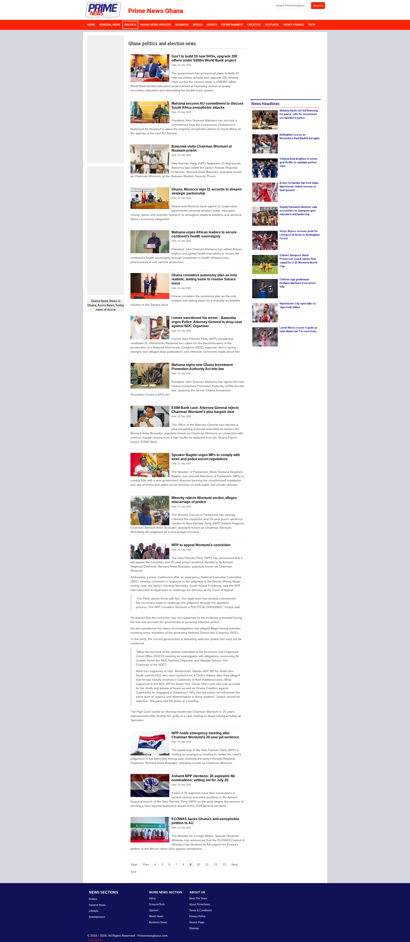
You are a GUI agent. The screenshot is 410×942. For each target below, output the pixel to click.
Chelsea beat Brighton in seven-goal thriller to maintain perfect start (299, 162)
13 (224, 864)
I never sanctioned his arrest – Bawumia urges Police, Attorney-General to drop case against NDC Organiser (206, 322)
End (133, 871)
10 (198, 864)
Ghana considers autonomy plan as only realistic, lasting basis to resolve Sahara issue (204, 279)
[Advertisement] (105, 99)
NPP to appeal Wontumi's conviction (201, 545)
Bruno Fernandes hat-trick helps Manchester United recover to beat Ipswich (299, 186)
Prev (146, 864)
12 (215, 864)
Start (134, 864)
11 (207, 864)
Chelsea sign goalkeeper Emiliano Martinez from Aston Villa (298, 283)
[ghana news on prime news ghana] (103, 10)
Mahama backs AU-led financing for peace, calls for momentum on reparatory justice (299, 114)
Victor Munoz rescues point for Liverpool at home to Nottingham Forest (300, 235)
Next (234, 864)
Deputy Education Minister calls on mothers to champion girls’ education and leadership (298, 211)
